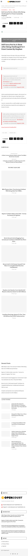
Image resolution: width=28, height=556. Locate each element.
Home (2, 5)
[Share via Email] (4, 26)
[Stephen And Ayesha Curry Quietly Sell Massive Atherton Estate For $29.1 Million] (14, 279)
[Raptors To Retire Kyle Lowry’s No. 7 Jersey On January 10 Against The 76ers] (14, 203)
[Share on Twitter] (18, 23)
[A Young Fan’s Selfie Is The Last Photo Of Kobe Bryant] (5, 425)
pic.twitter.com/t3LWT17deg (10, 121)
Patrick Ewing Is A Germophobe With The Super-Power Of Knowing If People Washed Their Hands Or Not (18, 444)
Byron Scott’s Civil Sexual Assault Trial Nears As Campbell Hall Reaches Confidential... (14, 265)
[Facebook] (11, 554)
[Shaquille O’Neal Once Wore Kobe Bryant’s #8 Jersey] (5, 416)
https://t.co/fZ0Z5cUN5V (15, 83)
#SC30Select (6, 81)
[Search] (26, 1)
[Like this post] (11, 23)
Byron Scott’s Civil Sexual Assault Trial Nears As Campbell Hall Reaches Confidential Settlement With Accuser (12, 385)
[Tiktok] (17, 554)
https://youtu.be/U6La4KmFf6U (8, 127)
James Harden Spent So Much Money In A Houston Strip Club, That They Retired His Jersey (18, 406)
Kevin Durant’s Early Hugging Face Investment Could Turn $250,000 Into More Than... (14, 239)
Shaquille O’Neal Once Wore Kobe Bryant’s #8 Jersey (18, 414)
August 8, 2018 (20, 87)
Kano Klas (9, 17)
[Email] (15, 554)
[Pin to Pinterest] (21, 23)
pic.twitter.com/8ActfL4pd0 (9, 85)
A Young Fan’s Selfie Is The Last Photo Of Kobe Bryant (18, 423)
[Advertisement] (14, 344)
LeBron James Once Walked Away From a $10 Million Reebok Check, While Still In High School (18, 433)
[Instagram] (13, 554)
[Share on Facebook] (14, 23)
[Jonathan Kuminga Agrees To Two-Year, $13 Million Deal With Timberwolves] (14, 304)
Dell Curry (4, 132)
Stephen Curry (12, 132)
